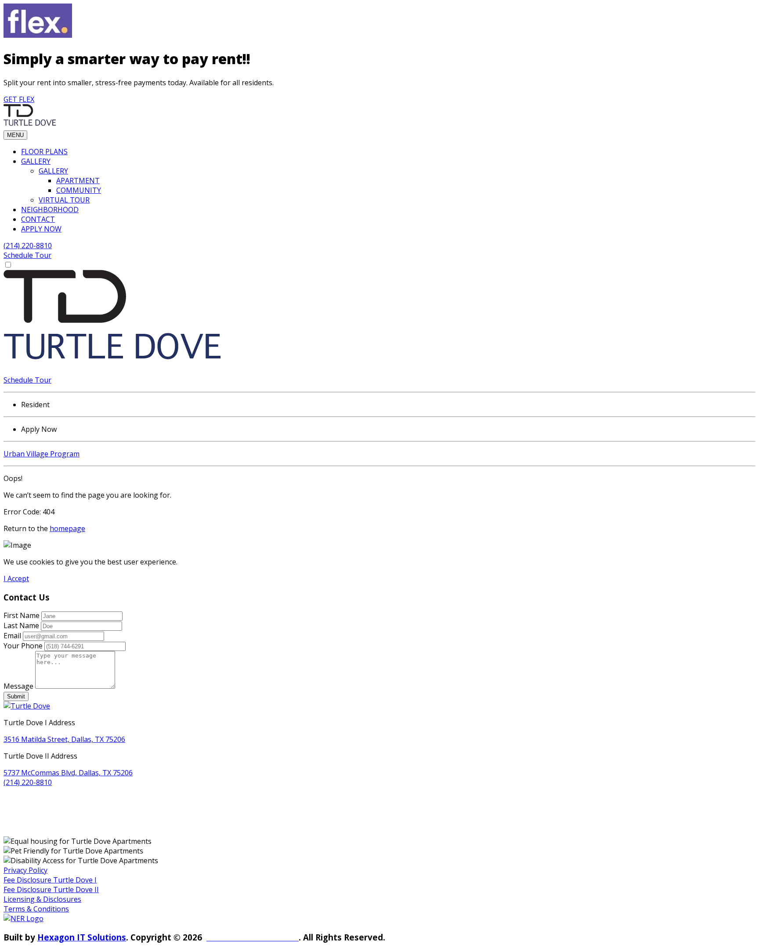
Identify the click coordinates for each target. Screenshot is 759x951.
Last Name (21, 625)
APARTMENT (78, 180)
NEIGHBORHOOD (50, 209)
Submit (16, 696)
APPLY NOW (41, 229)
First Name (22, 615)
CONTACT (38, 219)
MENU (15, 135)
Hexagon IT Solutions (81, 937)
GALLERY (36, 161)
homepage (67, 528)
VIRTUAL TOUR (64, 200)
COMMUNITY (78, 190)
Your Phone (23, 646)
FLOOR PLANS (44, 151)
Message (18, 686)
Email (12, 635)
